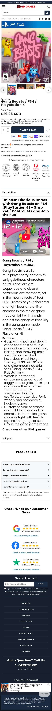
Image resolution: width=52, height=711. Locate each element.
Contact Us (26, 645)
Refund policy (26, 633)
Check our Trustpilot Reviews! (26, 569)
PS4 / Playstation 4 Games (19, 19)
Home (3, 19)
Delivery (26, 615)
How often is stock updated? (16, 487)
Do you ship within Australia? (16, 470)
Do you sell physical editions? (16, 481)
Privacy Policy (43, 589)
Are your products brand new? (16, 464)
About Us (26, 603)
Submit (41, 584)
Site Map (26, 651)
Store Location (26, 609)
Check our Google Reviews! (26, 536)
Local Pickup (26, 621)
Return (26, 627)
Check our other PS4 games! (24, 429)
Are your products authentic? (16, 475)
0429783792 (27, 665)
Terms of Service (26, 639)
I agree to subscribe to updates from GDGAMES (27, 589)
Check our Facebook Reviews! (26, 552)
